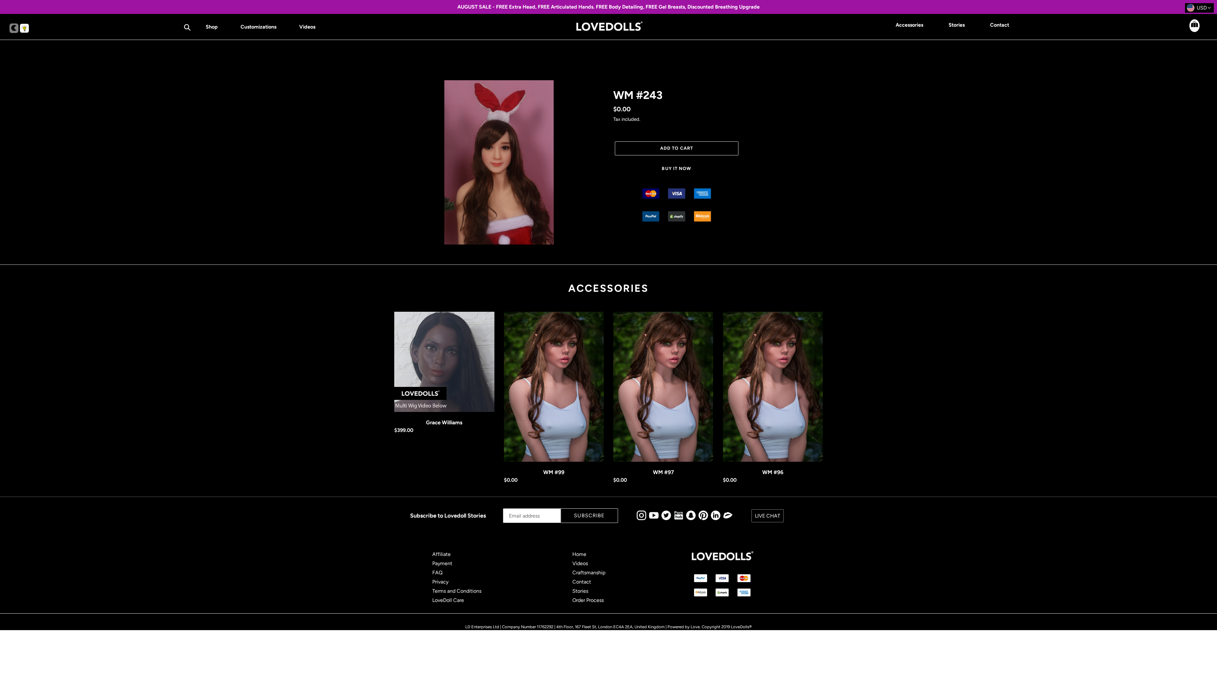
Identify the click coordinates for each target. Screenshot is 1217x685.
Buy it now (676, 168)
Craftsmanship (588, 573)
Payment (442, 563)
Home (579, 554)
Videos (580, 563)
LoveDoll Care (448, 600)
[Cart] (1189, 30)
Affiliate (441, 554)
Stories (580, 591)
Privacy (440, 582)
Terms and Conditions (456, 591)
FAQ (437, 573)
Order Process (588, 600)
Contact (581, 582)
